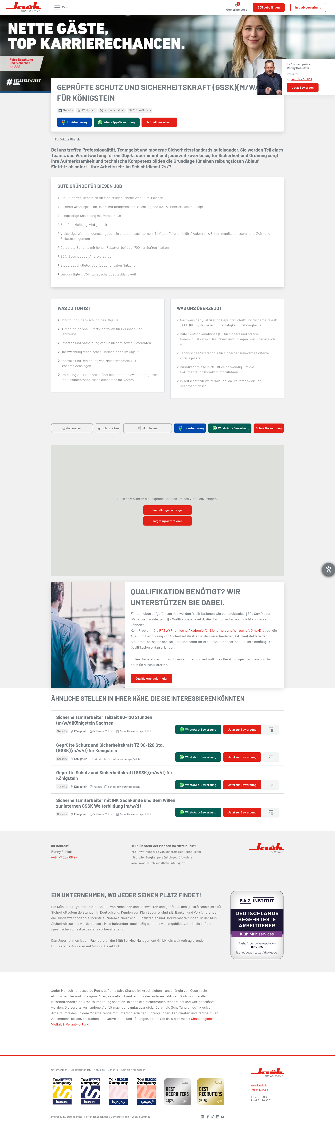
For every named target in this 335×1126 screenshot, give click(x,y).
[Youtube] (221, 1116)
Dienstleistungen (81, 1069)
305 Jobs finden (269, 7)
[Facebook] (206, 1116)
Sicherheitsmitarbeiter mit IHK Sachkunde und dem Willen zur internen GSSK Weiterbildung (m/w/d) (115, 803)
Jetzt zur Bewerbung (242, 729)
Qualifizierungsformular (152, 678)
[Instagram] (201, 1116)
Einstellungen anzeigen (168, 510)
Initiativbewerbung (308, 7)
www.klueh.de (259, 1085)
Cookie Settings (140, 1116)
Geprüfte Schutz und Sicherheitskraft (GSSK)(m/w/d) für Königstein (114, 775)
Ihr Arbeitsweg (77, 122)
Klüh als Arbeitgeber (133, 1069)
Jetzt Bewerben (303, 87)
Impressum (58, 1116)
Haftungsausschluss (96, 1116)
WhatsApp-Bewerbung (119, 122)
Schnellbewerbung (159, 122)
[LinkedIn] (216, 1116)
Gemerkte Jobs (236, 7)
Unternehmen (59, 1069)
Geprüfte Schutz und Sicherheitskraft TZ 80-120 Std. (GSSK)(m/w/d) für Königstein (110, 747)
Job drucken (110, 428)
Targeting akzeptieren (167, 521)
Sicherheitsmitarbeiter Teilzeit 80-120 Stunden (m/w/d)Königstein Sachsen (104, 720)
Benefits (113, 1069)
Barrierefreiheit (120, 1116)
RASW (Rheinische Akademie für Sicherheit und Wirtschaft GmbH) (210, 630)
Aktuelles (99, 1069)
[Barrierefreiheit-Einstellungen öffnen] (328, 569)
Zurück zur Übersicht (69, 139)
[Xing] (211, 1116)
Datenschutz (74, 1116)
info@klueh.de (259, 1089)
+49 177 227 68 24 (64, 857)
